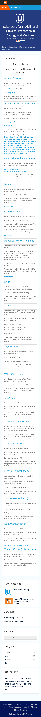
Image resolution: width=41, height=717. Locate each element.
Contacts (23, 710)
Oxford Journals (13, 211)
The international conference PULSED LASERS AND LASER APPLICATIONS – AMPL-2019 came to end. (19, 684)
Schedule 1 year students (13, 618)
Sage (7, 282)
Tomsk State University (21, 590)
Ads (6, 656)
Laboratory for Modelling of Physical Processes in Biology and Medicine (20, 31)
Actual (7, 653)
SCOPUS (9, 397)
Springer (9, 305)
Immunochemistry (19, 143)
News (7, 663)
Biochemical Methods (18, 139)
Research (26, 707)
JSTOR (8, 498)
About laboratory (15, 707)
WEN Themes (27, 714)
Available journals (9, 93)
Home (5, 707)
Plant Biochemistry (29, 151)
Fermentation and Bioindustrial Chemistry (17, 141)
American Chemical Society (19, 103)
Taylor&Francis (12, 346)
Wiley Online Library (15, 374)
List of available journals (12, 169)
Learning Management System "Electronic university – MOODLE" (25, 601)
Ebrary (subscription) (15, 523)
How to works (8, 125)
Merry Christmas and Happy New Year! (19, 678)
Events (7, 660)
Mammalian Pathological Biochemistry (16, 147)
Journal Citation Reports (17, 421)
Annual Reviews (13, 78)
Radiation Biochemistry (11, 153)
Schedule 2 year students (14, 622)
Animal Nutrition (19, 137)
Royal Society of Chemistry (19, 240)
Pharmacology (17, 151)
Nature (8, 184)
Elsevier (9, 471)
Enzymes (29, 139)
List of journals (9, 235)
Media (16, 710)
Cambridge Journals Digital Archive (15, 171)
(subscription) (21, 471)
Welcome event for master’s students (18, 690)
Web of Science (13, 443)
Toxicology (23, 153)
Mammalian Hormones (21, 145)
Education (34, 707)
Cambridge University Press (19, 158)
